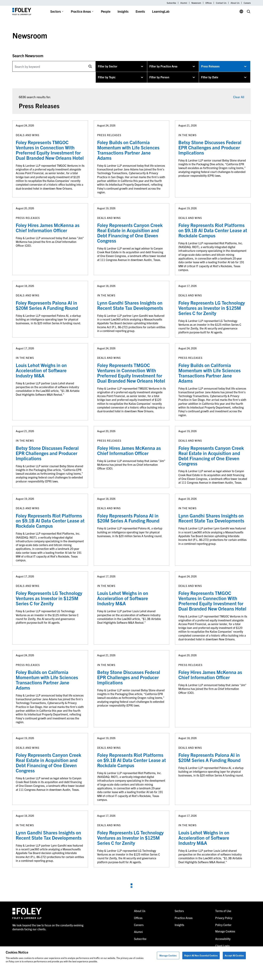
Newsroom (196, 3)
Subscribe (171, 3)
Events (140, 11)
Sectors (55, 11)
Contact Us (221, 3)
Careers (247, 3)
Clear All (238, 97)
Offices (208, 3)
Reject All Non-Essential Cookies (201, 955)
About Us (235, 3)
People (105, 11)
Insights (123, 11)
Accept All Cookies (234, 955)
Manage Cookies (168, 955)
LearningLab (160, 11)
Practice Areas (81, 11)
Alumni (183, 3)
